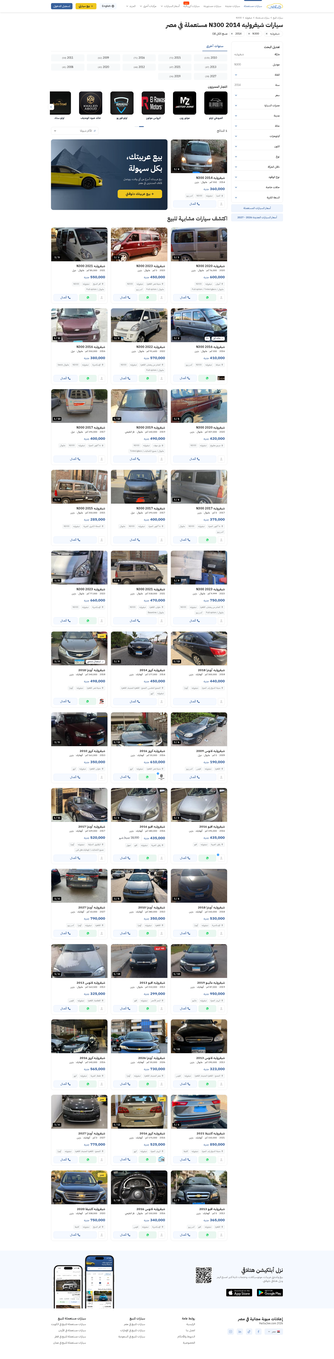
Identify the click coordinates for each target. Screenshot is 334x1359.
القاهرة (217, 768)
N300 (199, 195)
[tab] (214, 46)
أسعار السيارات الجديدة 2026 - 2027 (257, 217)
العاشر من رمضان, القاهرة (151, 364)
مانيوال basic (63, 364)
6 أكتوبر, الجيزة (95, 445)
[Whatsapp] (207, 297)
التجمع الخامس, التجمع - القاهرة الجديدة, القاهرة (141, 688)
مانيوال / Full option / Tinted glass (207, 289)
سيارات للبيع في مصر (134, 1324)
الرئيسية (191, 1324)
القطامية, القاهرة (94, 1000)
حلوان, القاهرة (155, 607)
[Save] (175, 144)
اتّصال (192, 204)
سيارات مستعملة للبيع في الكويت (68, 1324)
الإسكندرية (96, 364)
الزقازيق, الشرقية (94, 844)
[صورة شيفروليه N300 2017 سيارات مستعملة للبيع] (139, 487)
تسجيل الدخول (61, 6)
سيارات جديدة (232, 6)
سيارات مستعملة (253, 6)
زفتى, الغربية (215, 844)
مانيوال (62, 445)
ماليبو (194, 1000)
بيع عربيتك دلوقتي (138, 194)
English (106, 6)
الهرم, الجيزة (215, 1000)
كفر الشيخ (97, 284)
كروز (152, 693)
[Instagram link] (230, 1332)
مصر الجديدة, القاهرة (152, 1075)
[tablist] (139, 46)
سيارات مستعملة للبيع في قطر (70, 1336)
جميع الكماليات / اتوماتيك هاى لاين (90, 850)
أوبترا (186, 688)
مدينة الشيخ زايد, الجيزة (211, 688)
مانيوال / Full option (155, 289)
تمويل (129, 845)
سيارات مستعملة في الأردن (72, 1330)
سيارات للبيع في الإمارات (132, 1330)
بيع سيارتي (84, 6)
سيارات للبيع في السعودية (131, 1336)
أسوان (218, 284)
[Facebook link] (258, 1332)
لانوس (198, 768)
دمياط (218, 364)
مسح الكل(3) (219, 34)
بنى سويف (157, 445)
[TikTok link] (249, 1332)
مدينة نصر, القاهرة (154, 284)
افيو (195, 844)
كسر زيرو (190, 195)
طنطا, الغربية (96, 1075)
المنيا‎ (218, 195)
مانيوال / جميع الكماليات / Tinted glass (147, 451)
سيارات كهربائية (191, 6)
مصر (274, 1331)
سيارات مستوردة (212, 6)
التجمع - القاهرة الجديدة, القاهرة (207, 1075)
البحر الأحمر (156, 1000)
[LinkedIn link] (240, 1332)
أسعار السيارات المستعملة (257, 208)
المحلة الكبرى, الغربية (92, 526)
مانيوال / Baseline (156, 612)
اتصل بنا (190, 1330)
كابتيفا (186, 1151)
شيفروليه (209, 195)
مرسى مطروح (215, 445)
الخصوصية (189, 1343)
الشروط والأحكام (186, 1336)
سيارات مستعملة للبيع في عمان (69, 1343)
